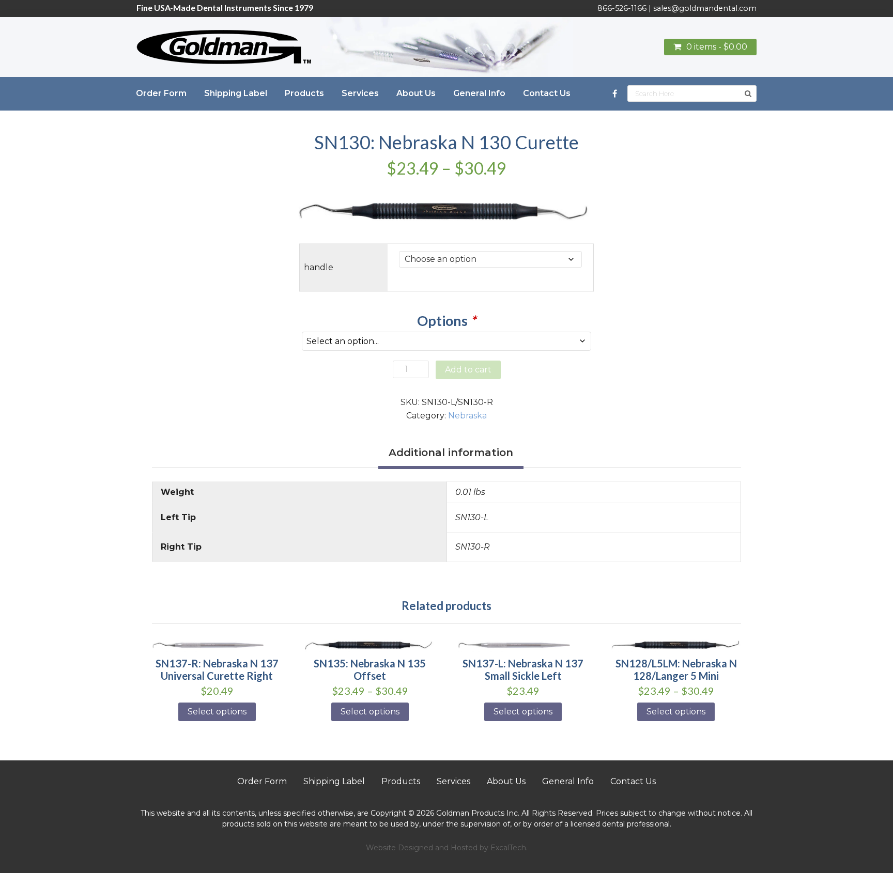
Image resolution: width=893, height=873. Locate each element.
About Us (506, 781)
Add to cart (468, 370)
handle (318, 267)
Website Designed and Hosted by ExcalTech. (447, 847)
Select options (217, 711)
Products (400, 781)
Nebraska (467, 415)
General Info (568, 781)
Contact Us (633, 781)
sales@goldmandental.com (705, 8)
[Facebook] (614, 94)
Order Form (262, 781)
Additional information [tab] (451, 452)
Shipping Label (334, 781)
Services (453, 781)
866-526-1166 (621, 8)
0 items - (716, 47)
